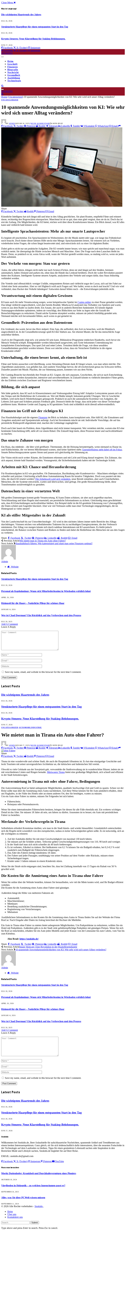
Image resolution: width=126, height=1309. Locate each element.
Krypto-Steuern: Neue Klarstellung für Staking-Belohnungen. (33, 38)
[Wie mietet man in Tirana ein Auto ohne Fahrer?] (8, 750)
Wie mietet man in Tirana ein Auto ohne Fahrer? (42, 540)
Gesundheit (13, 75)
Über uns (11, 1214)
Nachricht (13, 72)
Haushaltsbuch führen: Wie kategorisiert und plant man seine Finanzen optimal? (54, 543)
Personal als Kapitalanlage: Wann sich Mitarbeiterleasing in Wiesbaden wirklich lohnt (46, 591)
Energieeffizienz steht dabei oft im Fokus (102, 449)
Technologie (14, 80)
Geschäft (12, 64)
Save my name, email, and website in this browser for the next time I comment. (43, 672)
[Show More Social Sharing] (119, 126)
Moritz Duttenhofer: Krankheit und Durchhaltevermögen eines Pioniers (38, 1173)
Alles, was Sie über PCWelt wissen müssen (23, 1197)
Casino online (84, 302)
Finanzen (12, 67)
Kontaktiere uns (15, 1217)
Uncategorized (9, 100)
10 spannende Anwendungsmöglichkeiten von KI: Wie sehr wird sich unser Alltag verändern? (60, 949)
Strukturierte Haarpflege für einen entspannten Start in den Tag (34, 26)
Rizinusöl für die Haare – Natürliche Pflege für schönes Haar (32, 603)
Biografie (12, 69)
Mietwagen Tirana (56, 772)
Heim (10, 61)
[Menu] (2, 56)
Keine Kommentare (40, 123)
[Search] (2, 85)
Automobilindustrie (30, 727)
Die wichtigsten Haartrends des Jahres (21, 14)
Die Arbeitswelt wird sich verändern (52, 479)
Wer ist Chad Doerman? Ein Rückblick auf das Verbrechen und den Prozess (41, 615)
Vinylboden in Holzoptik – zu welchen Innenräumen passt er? (33, 1185)
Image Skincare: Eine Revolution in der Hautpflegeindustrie (48, 947)
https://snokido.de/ (29, 939)
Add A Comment (9, 624)
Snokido (39, 1206)
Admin (12, 123)
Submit (35, 1222)
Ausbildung (13, 78)
